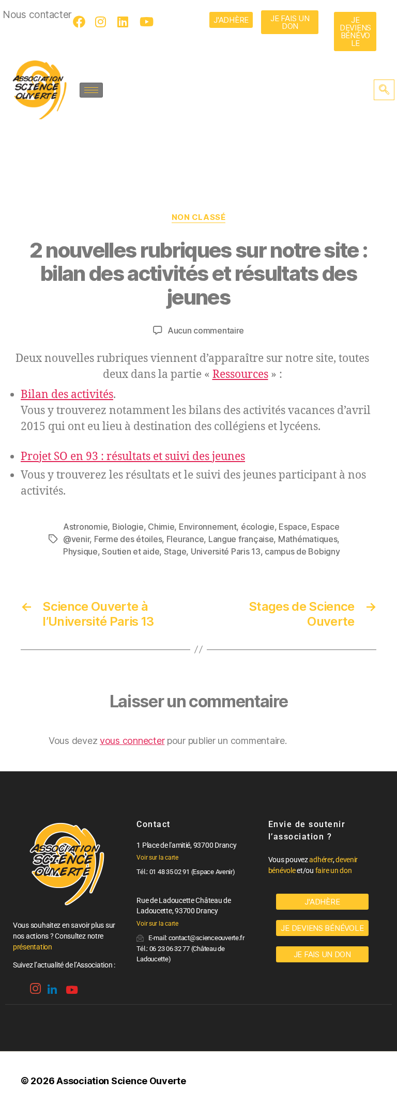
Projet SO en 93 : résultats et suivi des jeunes (133, 457)
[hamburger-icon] (91, 90)
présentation (32, 947)
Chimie (161, 526)
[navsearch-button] (384, 90)
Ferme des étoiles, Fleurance (149, 539)
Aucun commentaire (205, 330)
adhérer (320, 859)
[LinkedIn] (125, 21)
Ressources (240, 375)
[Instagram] (103, 21)
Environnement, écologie (226, 526)
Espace (293, 526)
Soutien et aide (130, 551)
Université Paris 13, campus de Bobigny (265, 551)
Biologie (128, 526)
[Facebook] (80, 21)
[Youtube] (147, 21)
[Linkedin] (51, 985)
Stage (175, 551)
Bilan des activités (67, 395)
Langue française (241, 539)
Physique (80, 551)
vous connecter (132, 740)
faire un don (333, 870)
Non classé (199, 217)
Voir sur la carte (157, 857)
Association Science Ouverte (121, 1080)
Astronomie (85, 526)
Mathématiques (308, 539)
